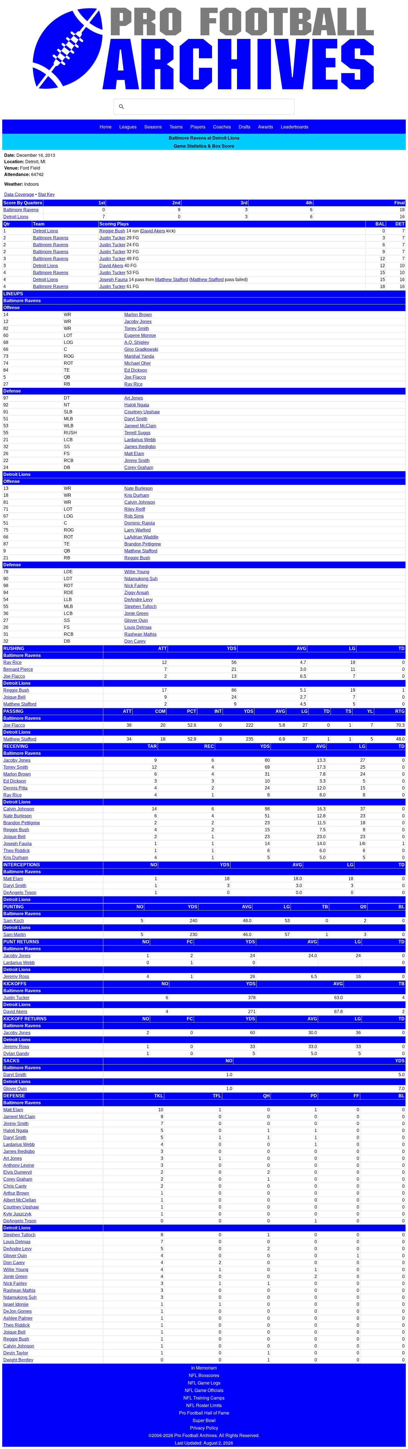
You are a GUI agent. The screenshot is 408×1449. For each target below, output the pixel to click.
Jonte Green (136, 613)
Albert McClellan (19, 1200)
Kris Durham (136, 495)
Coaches (222, 126)
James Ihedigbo (140, 446)
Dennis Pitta (15, 788)
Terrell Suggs (137, 432)
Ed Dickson (135, 370)
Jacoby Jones (138, 321)
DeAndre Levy (138, 599)
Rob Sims (134, 516)
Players (197, 126)
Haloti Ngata (136, 405)
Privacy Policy (204, 1428)
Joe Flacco (135, 377)
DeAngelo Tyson (19, 892)
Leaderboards (294, 126)
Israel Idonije (16, 1304)
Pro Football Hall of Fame (204, 1413)
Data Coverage (19, 194)
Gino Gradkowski (141, 349)
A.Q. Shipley (136, 342)
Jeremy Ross (16, 976)
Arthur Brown (16, 1193)
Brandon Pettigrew (142, 544)
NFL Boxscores (204, 1375)
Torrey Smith (136, 328)
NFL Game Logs (204, 1382)
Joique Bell (14, 697)
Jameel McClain (140, 425)
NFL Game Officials (204, 1390)
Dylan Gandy (16, 1053)
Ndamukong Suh (141, 578)
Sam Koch (13, 920)
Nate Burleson (138, 488)
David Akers (153, 231)
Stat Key (46, 194)
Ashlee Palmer (17, 1318)
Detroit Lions (15, 216)
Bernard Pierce (18, 669)
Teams (176, 126)
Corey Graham (138, 467)
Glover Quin (136, 620)
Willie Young (136, 571)
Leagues (128, 126)
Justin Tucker (112, 237)
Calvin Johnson (139, 502)
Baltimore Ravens (21, 209)
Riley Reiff (134, 509)
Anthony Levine (18, 1165)
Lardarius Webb (140, 439)
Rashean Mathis (140, 634)
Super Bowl (204, 1420)
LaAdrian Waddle (141, 537)
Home (106, 126)
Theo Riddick (16, 850)
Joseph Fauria (113, 279)
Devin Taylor (15, 1353)
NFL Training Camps (204, 1398)
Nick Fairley (136, 585)
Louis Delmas (138, 627)
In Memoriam (204, 1367)
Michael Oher (137, 363)
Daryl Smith (135, 418)
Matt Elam (134, 453)
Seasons (153, 126)
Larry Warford (137, 530)
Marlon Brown (138, 314)
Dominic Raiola (139, 523)
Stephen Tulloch (140, 606)
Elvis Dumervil (17, 1172)
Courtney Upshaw (142, 412)
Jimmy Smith (137, 460)
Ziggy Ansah (136, 592)
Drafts (244, 126)
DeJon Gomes (17, 1311)
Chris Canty (15, 1186)
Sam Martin (14, 934)
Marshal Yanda (139, 356)
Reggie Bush (112, 231)
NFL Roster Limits (204, 1405)
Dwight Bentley (18, 1360)
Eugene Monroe (140, 335)
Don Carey (135, 641)
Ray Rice (133, 384)
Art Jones (133, 398)
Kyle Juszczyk (17, 1214)
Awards (265, 126)
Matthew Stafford (171, 279)
